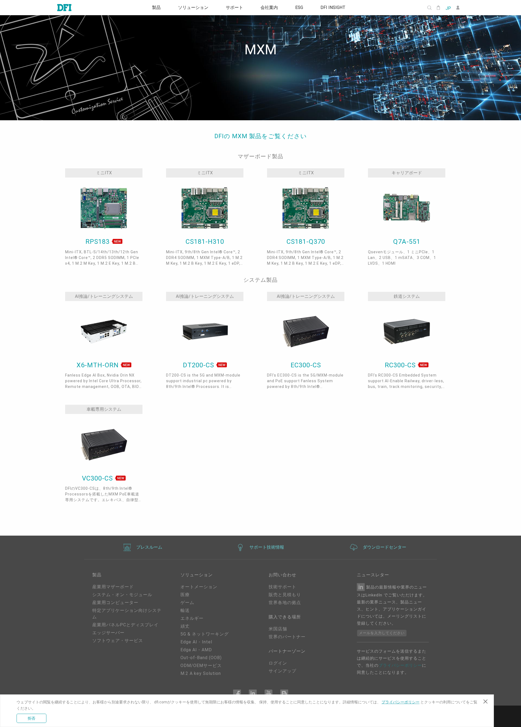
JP (448, 7)
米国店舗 (278, 628)
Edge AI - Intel (196, 641)
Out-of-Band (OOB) (201, 657)
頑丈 (185, 626)
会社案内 (269, 7)
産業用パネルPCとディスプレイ (125, 624)
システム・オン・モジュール (122, 594)
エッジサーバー (108, 632)
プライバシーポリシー (400, 665)
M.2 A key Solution (200, 673)
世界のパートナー (287, 636)
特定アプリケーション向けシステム (126, 613)
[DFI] (64, 7)
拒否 (31, 718)
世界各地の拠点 (285, 602)
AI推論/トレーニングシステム (104, 296)
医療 (185, 594)
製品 (156, 7)
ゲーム (187, 602)
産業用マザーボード (113, 586)
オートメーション (198, 586)
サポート (234, 7)
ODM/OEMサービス (201, 665)
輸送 (185, 610)
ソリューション (193, 7)
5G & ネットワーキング (204, 634)
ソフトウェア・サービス (117, 640)
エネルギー (192, 618)
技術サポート (282, 586)
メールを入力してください (382, 633)
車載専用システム (104, 409)
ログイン (278, 663)
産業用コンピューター (115, 602)
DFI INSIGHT (332, 7)
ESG (299, 7)
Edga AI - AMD (196, 649)
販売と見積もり (285, 594)
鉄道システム (407, 296)
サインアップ (282, 671)
